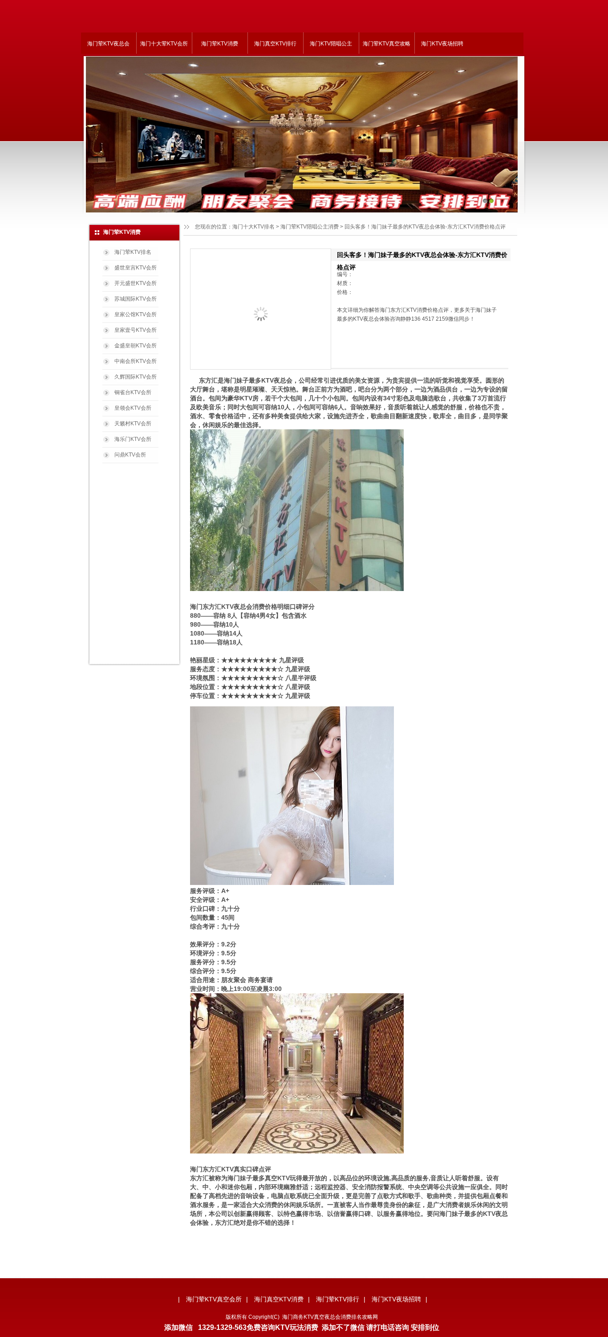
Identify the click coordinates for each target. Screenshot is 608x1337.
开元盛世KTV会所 (135, 283)
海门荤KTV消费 (219, 44)
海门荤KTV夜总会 (108, 44)
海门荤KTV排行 (337, 1299)
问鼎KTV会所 (130, 455)
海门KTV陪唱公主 (331, 44)
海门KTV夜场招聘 (442, 44)
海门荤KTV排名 (132, 252)
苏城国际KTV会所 (135, 299)
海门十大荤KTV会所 (164, 44)
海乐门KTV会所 (132, 439)
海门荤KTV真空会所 (214, 1299)
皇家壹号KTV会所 (135, 330)
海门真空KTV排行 (275, 44)
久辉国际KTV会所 (135, 377)
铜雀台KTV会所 (132, 392)
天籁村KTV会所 (132, 423)
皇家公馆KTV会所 (135, 314)
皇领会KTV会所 (132, 408)
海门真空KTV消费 (279, 1299)
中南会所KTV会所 (135, 361)
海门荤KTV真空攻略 (386, 44)
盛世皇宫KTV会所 (135, 268)
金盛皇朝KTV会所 (135, 345)
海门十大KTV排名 (253, 227)
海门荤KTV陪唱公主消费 (309, 227)
